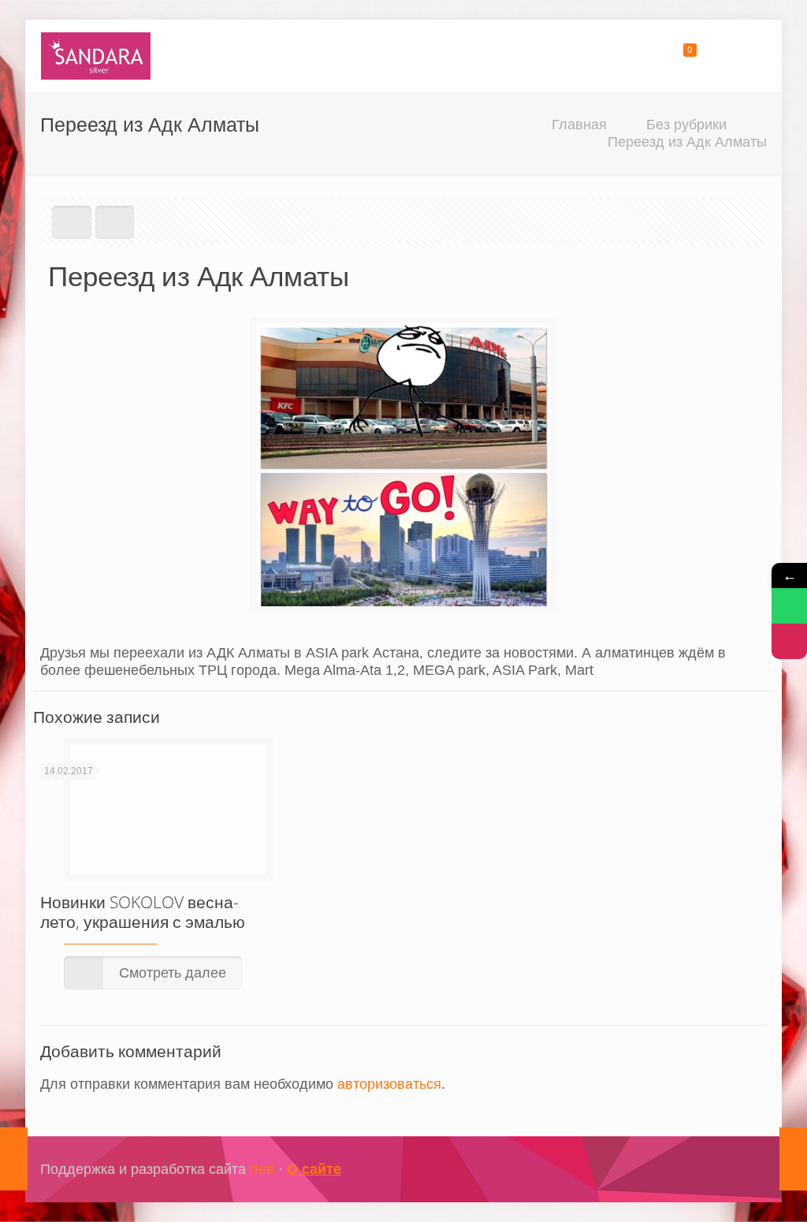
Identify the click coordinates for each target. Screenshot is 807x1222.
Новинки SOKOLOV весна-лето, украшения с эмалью (142, 912)
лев (262, 1169)
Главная (579, 124)
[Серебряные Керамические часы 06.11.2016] (793, 1158)
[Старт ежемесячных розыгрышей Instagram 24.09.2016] (14, 1158)
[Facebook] (679, 1169)
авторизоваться (389, 1084)
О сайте (314, 1169)
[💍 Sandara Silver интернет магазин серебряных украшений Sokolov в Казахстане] (96, 55)
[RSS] (742, 1169)
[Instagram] (700, 1169)
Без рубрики (686, 124)
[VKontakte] (721, 1169)
